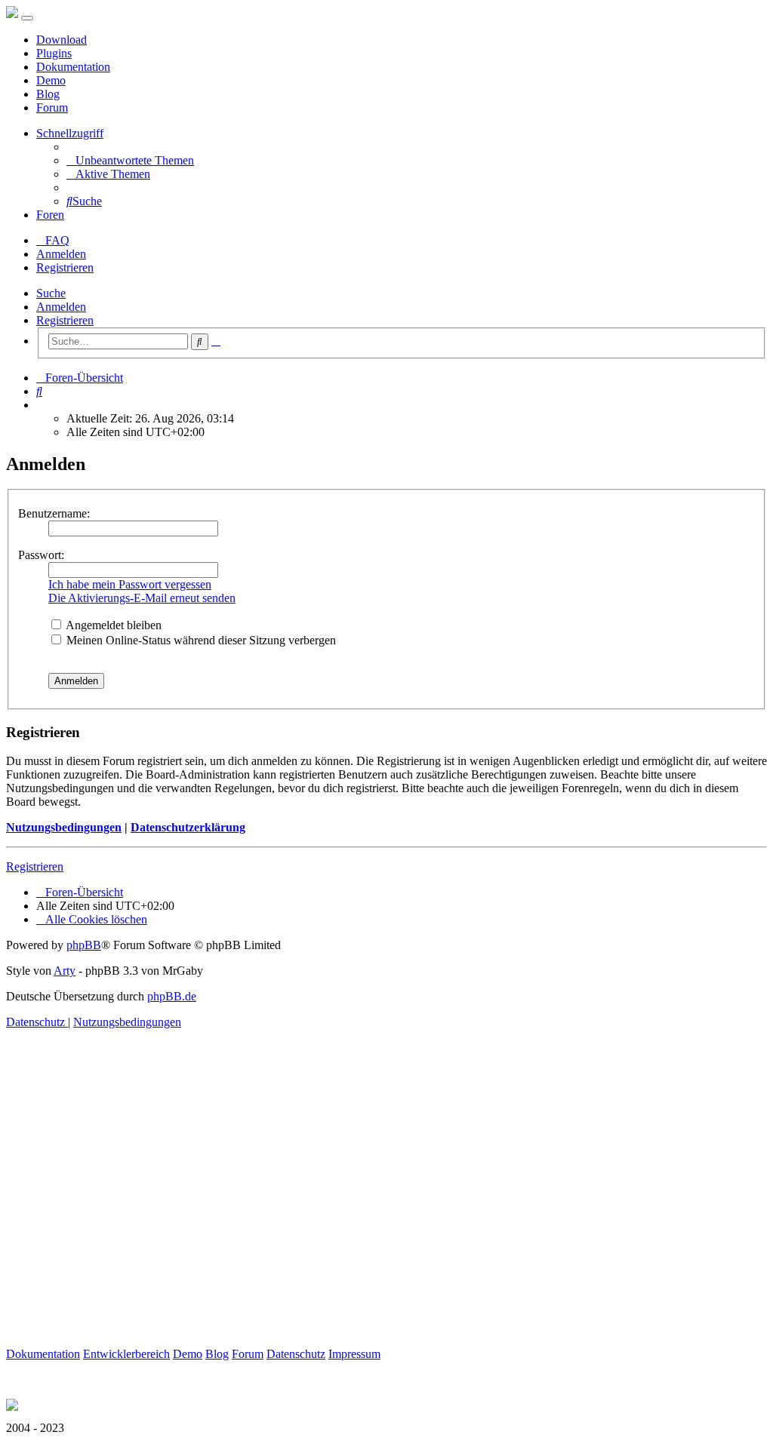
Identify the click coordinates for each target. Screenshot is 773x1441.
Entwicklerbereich (126, 1353)
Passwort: (41, 554)
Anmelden (61, 306)
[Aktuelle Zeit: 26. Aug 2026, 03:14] (40, 404)
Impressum (354, 1353)
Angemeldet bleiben (112, 625)
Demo (51, 80)
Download (61, 39)
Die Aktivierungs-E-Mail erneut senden (142, 597)
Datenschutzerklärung (188, 827)
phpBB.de (171, 996)
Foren (50, 214)
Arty (64, 970)
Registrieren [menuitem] (65, 267)
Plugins (54, 53)
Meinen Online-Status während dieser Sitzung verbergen (199, 640)
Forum (52, 107)
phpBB (83, 945)
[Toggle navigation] (27, 18)
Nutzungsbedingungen (64, 827)
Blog (48, 94)
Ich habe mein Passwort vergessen (129, 584)
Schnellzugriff (69, 133)
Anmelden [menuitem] (61, 253)
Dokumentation (73, 66)
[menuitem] (130, 160)
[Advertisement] (386, 1205)
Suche (51, 293)
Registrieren (65, 320)
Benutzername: (54, 513)
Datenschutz (295, 1353)
